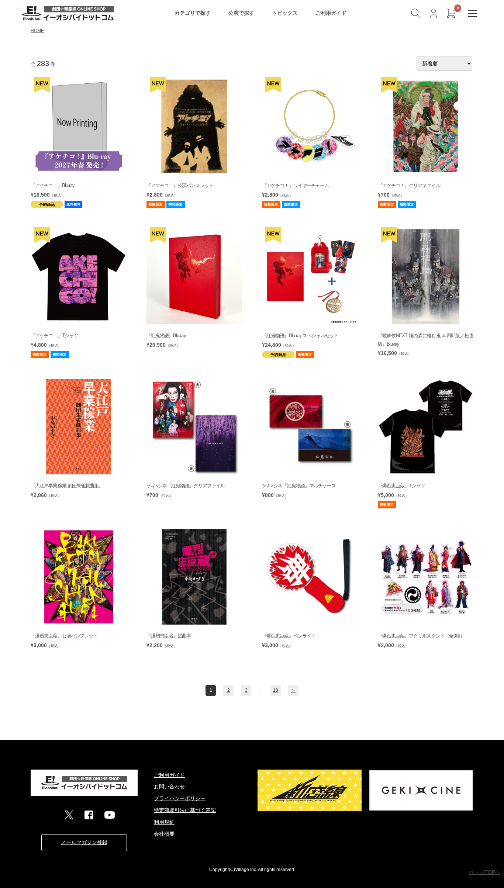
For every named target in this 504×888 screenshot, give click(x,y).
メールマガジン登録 (84, 842)
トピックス (285, 13)
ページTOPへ (484, 872)
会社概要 (164, 834)
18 (275, 690)
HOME (37, 30)
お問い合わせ (169, 786)
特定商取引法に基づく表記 (185, 810)
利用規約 (164, 822)
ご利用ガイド (330, 13)
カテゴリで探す (193, 13)
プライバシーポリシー (180, 798)
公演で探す (241, 13)
